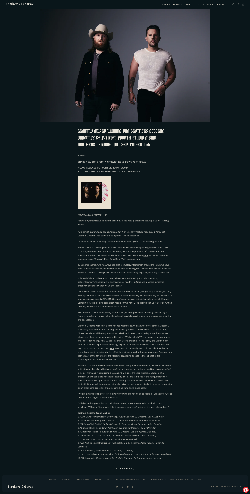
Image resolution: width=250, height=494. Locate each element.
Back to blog (127, 468)
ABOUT (220, 4)
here (145, 255)
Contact (53, 479)
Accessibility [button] (158, 479)
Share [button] (83, 155)
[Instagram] (117, 487)
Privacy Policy (82, 479)
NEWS (201, 4)
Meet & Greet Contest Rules (185, 479)
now (138, 259)
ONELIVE (238, 487)
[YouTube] (127, 487)
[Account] (238, 4)
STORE (189, 4)
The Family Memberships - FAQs (130, 479)
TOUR (165, 4)
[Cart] (243, 4)
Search (66, 479)
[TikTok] (122, 487)
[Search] (233, 4)
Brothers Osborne (20, 4)
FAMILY (176, 4)
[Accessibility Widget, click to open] (246, 490)
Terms (98, 479)
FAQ (108, 479)
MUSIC (210, 4)
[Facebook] (133, 487)
